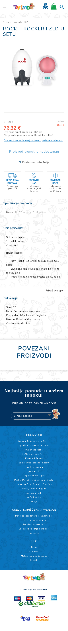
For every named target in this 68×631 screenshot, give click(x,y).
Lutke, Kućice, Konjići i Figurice (34, 484)
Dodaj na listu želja (35, 162)
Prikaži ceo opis (54, 290)
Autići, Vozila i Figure (34, 488)
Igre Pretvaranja (34, 467)
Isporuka (34, 533)
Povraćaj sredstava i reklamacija (34, 515)
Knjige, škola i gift (34, 475)
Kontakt (34, 560)
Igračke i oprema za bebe (33, 445)
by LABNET (42, 589)
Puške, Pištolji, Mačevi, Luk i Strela (34, 480)
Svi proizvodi (34, 493)
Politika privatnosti (34, 524)
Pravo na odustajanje (34, 520)
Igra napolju (34, 471)
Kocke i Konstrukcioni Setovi (34, 441)
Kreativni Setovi (34, 458)
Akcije (33, 501)
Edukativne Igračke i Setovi (34, 462)
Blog (34, 547)
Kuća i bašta (34, 497)
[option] (34, 66)
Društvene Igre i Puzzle (34, 454)
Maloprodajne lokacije (34, 556)
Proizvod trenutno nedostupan (34, 151)
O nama (33, 551)
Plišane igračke (34, 449)
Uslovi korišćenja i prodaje (34, 528)
